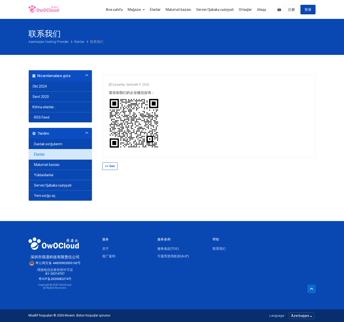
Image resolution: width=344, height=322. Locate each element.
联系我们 (219, 249)
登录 (308, 10)
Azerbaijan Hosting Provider (49, 42)
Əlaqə (261, 10)
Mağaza (135, 10)
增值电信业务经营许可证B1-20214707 (55, 272)
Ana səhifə (114, 10)
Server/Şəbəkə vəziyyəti (215, 10)
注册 (291, 10)
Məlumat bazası (178, 10)
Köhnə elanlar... (44, 107)
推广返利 (108, 256)
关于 (105, 249)
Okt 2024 (39, 86)
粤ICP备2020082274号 (55, 279)
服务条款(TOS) (168, 249)
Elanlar (155, 10)
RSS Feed (40, 117)
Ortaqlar (245, 10)
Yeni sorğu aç (43, 196)
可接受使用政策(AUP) (173, 256)
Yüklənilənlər (43, 175)
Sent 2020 (40, 97)
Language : (277, 315)
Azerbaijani (300, 316)
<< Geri (110, 166)
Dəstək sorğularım (47, 144)
